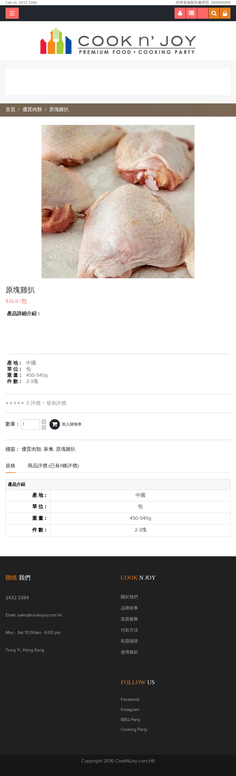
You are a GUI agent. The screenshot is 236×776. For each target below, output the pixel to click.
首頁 (10, 110)
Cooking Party (134, 729)
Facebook (130, 699)
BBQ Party (130, 719)
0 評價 (33, 403)
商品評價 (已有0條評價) (53, 465)
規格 (10, 465)
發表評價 (56, 403)
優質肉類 (32, 110)
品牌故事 (129, 608)
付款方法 (129, 630)
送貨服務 (129, 619)
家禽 (48, 449)
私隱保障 (129, 641)
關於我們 (129, 597)
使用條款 (129, 652)
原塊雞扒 (59, 110)
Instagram (130, 709)
